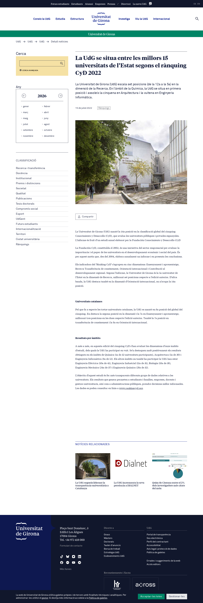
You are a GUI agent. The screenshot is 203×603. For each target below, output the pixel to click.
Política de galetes (156, 552)
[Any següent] (60, 96)
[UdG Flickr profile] (67, 562)
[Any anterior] (24, 96)
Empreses (100, 4)
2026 (42, 95)
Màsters (108, 538)
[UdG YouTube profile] (73, 562)
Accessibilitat (154, 545)
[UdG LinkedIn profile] (79, 556)
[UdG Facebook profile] (61, 562)
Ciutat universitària (28, 239)
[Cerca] (197, 18)
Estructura (77, 19)
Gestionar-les (177, 596)
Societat (21, 188)
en (198, 4)
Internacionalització (28, 229)
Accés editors (153, 564)
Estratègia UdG (111, 552)
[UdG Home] (101, 19)
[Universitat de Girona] (29, 532)
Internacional (161, 19)
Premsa (111, 4)
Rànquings (22, 244)
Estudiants (77, 4)
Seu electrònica (155, 538)
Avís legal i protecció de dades (162, 549)
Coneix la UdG (41, 19)
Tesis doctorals (25, 203)
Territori (21, 234)
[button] (62, 63)
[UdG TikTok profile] (61, 556)
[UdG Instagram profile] (73, 556)
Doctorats (109, 542)
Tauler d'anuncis (112, 545)
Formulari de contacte (71, 546)
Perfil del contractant (157, 542)
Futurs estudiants (60, 4)
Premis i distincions (28, 183)
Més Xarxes (65, 569)
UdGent (20, 219)
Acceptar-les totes (151, 596)
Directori (126, 4)
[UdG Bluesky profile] (67, 556)
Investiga (124, 19)
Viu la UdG (141, 19)
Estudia (60, 19)
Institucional (24, 178)
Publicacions (24, 198)
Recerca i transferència (30, 168)
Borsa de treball (112, 549)
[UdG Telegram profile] (79, 562)
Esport (20, 214)
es (195, 4)
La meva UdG (140, 4)
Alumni (89, 4)
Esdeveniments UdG (114, 556)
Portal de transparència (159, 535)
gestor (45, 598)
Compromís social (27, 209)
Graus (107, 535)
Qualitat (21, 193)
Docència (21, 173)
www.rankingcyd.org (131, 388)
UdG (18, 41)
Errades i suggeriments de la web (163, 561)
